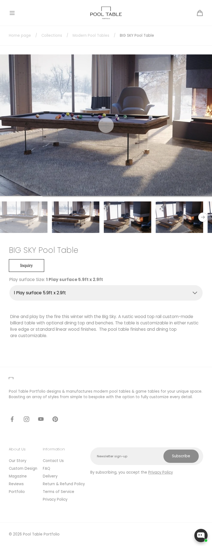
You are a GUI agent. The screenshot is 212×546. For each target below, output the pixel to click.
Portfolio (17, 491)
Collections (51, 35)
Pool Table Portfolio (41, 534)
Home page (20, 35)
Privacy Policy (55, 499)
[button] (12, 13)
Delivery (50, 476)
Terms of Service (58, 491)
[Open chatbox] (201, 535)
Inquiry (26, 265)
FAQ (46, 468)
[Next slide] (203, 217)
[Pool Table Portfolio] (106, 13)
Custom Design (23, 468)
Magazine (18, 476)
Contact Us (53, 460)
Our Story (17, 460)
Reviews (16, 484)
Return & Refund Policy (64, 484)
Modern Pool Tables (91, 35)
